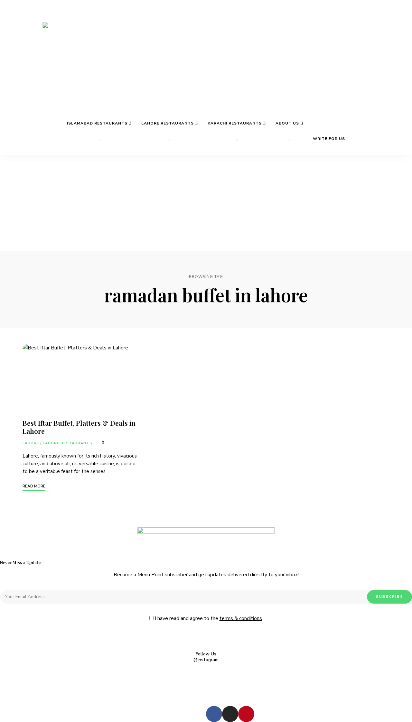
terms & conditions (241, 618)
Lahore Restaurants (68, 443)
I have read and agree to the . (208, 618)
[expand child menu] (99, 140)
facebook (394, 17)
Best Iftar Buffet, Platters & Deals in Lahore (79, 426)
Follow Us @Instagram (206, 657)
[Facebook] (214, 714)
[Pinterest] (246, 714)
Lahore (31, 443)
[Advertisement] (206, 203)
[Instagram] (230, 714)
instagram (406, 17)
